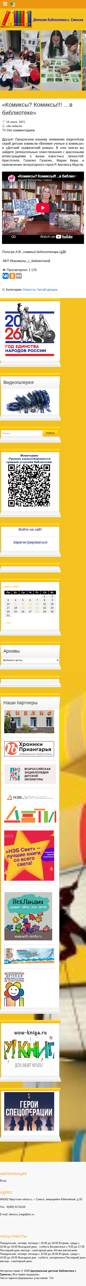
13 (30, 604)
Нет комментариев (21, 130)
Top (82, 1282)
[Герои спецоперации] (29, 1111)
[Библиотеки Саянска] (29, 721)
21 (37, 607)
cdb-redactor (14, 126)
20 (30, 607)
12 (23, 604)
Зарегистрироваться (30, 542)
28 (37, 611)
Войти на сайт (30, 529)
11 (15, 604)
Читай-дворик (47, 289)
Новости (29, 289)
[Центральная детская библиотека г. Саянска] (43, 19)
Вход (3, 1180)
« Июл (7, 622)
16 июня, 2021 (15, 121)
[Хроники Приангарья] (29, 748)
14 (37, 604)
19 (23, 607)
